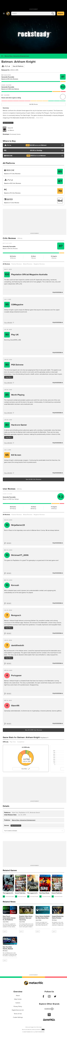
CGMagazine (14, 304)
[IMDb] (43, 1029)
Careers (17, 1003)
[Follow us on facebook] (43, 997)
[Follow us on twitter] (55, 997)
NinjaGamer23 (15, 525)
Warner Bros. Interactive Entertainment (17, 56)
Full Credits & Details (10, 831)
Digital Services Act (18, 1010)
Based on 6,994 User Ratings (10, 89)
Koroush (12, 585)
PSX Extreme (14, 364)
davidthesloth (15, 645)
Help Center (18, 999)
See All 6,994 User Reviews (33, 730)
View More (24, 769)
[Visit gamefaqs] (49, 1020)
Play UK (12, 334)
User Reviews (9, 489)
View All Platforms (18, 66)
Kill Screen (13, 455)
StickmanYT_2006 (17, 555)
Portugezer (14, 675)
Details (6, 806)
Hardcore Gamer (16, 425)
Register (60, 13)
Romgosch (13, 615)
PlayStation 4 (58, 292)
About (18, 995)
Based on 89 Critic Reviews (9, 79)
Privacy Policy (18, 1006)
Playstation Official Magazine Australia (26, 274)
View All (19, 238)
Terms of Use (18, 1014)
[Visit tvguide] (49, 1015)
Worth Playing (14, 395)
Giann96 (12, 705)
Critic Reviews (9, 238)
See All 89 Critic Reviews (33, 479)
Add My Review (33, 104)
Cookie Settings (18, 1017)
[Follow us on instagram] (49, 997)
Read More (9, 377)
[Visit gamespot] (49, 1010)
